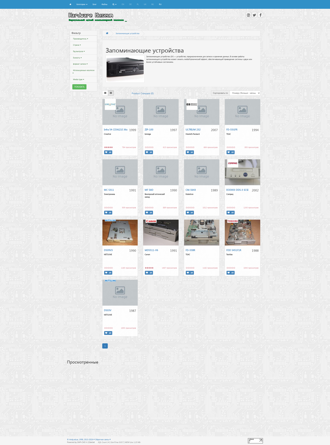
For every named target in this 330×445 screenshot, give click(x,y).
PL (138, 4)
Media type (78, 79)
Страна (76, 45)
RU (160, 4)
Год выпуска (78, 51)
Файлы (104, 4)
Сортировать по (220, 93)
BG (152, 4)
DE (130, 4)
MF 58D (149, 189)
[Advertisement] (165, 393)
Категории (81, 4)
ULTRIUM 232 (193, 129)
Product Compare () (143, 93)
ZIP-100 (149, 129)
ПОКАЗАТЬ (79, 86)
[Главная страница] (107, 33)
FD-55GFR (231, 129)
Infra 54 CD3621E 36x (115, 129)
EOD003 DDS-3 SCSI (237, 189)
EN (123, 4)
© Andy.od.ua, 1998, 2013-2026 (80, 439)
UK (145, 4)
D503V (107, 310)
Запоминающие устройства (127, 33)
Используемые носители (83, 70)
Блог (94, 4)
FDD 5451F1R (233, 250)
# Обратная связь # (102, 439)
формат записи (80, 64)
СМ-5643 (191, 189)
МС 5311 (109, 189)
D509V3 (108, 250)
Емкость (77, 58)
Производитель (80, 39)
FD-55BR (190, 250)
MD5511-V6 (151, 250)
